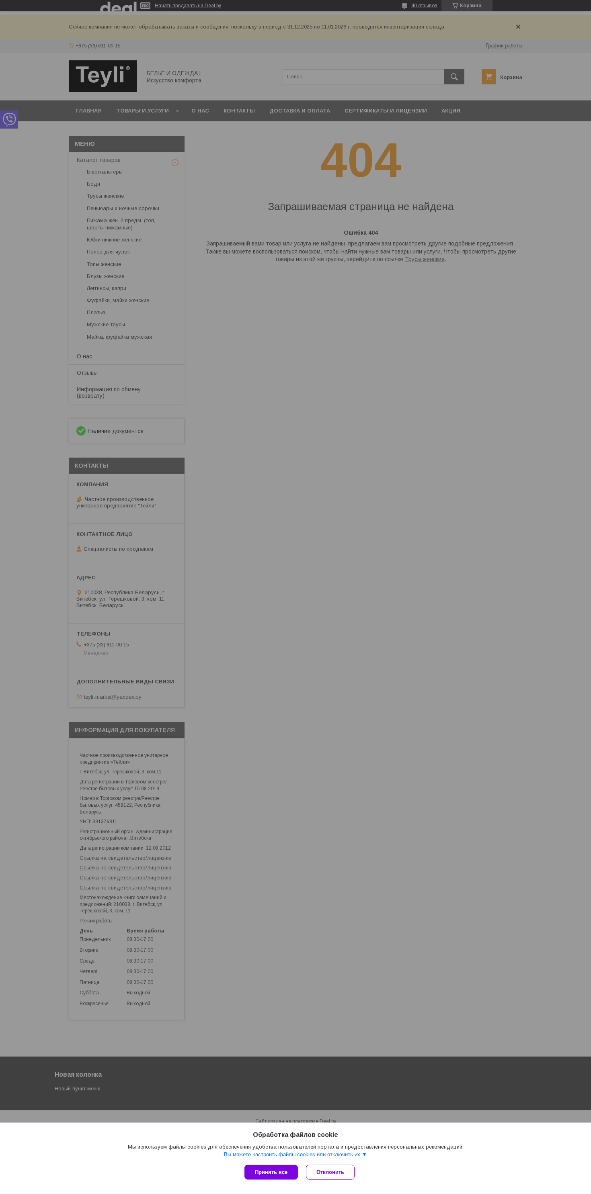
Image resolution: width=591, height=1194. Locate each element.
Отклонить (330, 1172)
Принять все (271, 1172)
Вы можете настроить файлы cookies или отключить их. (293, 1154)
